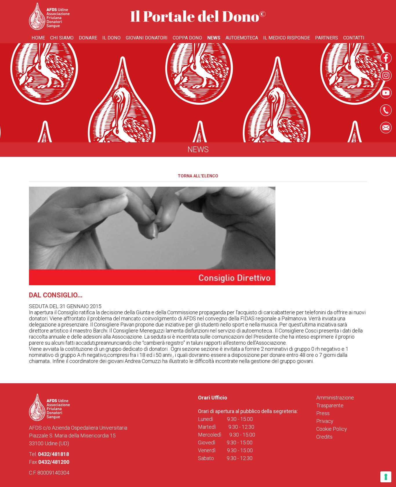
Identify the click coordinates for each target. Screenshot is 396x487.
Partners (326, 38)
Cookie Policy (331, 429)
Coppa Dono (187, 38)
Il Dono (111, 38)
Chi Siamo (62, 38)
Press (323, 413)
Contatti (353, 38)
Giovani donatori (147, 38)
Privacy (324, 421)
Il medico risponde (286, 38)
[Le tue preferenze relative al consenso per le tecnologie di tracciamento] (385, 476)
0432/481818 (53, 454)
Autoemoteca (242, 38)
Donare (88, 38)
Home (38, 38)
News (213, 38)
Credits (324, 437)
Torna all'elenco (198, 176)
